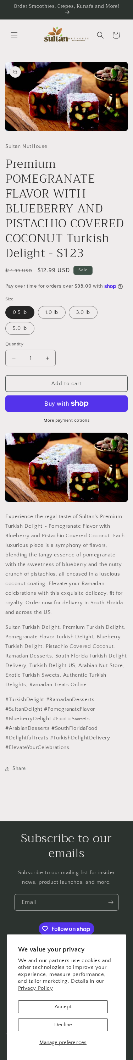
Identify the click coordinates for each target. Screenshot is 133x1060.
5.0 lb (20, 328)
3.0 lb (83, 312)
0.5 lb (20, 312)
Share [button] (19, 768)
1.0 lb (51, 312)
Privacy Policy (35, 988)
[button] (14, 35)
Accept (63, 1007)
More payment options (66, 420)
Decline (63, 1025)
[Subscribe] (110, 902)
